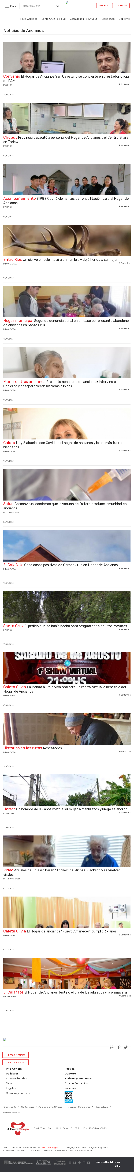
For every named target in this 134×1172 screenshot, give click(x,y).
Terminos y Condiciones (78, 1107)
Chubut (92, 18)
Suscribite (104, 5)
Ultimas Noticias (11, 1112)
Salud (62, 18)
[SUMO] (79, 1162)
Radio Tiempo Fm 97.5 (67, 1128)
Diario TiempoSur (43, 1128)
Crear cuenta (9, 1107)
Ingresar (122, 5)
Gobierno (124, 18)
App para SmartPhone (50, 1107)
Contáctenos (27, 1107)
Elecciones (107, 18)
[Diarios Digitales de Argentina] (60, 1162)
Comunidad (77, 18)
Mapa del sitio (101, 1107)
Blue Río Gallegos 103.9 (95, 1128)
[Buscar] (57, 6)
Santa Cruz (48, 18)
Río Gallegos (29, 18)
